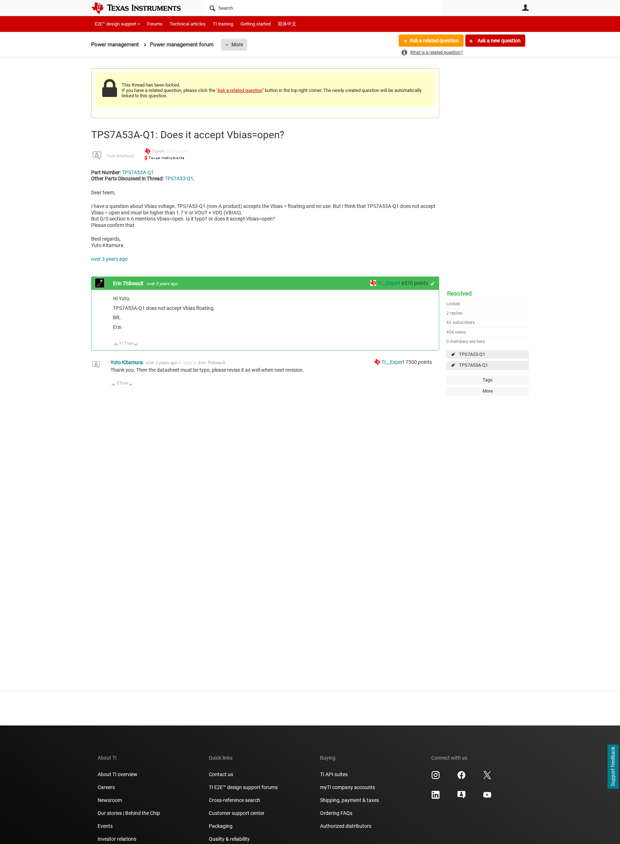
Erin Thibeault (129, 283)
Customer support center (236, 813)
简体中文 (287, 24)
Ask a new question (498, 40)
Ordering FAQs (336, 813)
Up (116, 345)
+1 (432, 283)
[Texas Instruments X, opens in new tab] (487, 777)
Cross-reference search (234, 800)
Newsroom (110, 800)
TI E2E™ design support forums (243, 787)
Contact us (221, 774)
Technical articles (188, 24)
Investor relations (117, 839)
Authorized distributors (345, 826)
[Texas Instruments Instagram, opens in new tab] (435, 777)
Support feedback (613, 767)
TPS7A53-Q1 (472, 354)
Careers (106, 787)
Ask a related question (434, 40)
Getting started (255, 24)
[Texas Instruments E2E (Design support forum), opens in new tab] (461, 797)
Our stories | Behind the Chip (129, 813)
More (237, 44)
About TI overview (117, 774)
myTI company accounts (347, 787)
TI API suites (334, 774)
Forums (155, 24)
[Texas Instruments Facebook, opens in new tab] (461, 777)
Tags (488, 379)
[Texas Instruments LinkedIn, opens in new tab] (435, 797)
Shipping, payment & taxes (349, 800)
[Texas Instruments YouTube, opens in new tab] (487, 797)
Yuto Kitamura (119, 155)
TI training (223, 24)
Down (136, 345)
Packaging (220, 826)
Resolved (459, 293)
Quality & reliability (229, 839)
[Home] (141, 8)
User (525, 7)
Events (105, 826)
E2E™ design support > (117, 24)
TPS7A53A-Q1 (473, 365)
